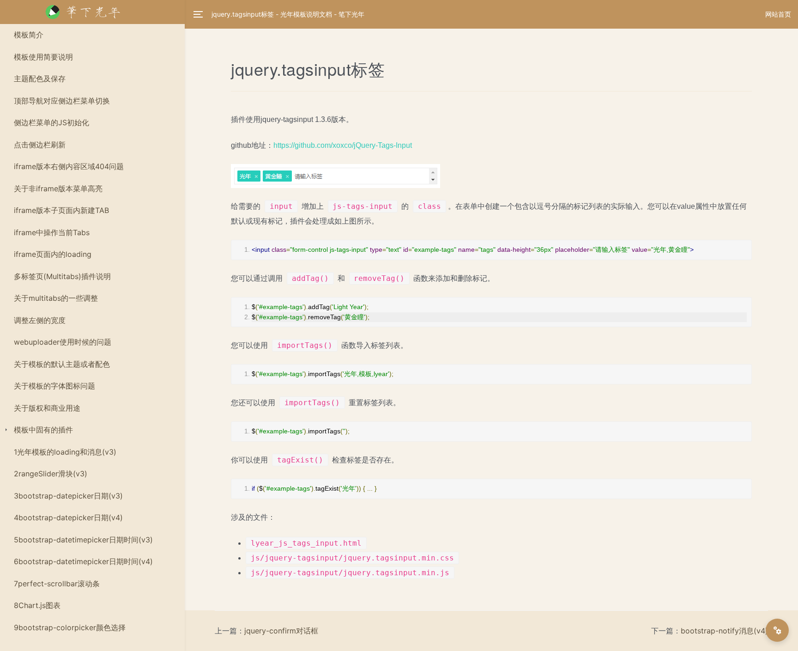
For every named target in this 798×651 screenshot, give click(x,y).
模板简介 (28, 34)
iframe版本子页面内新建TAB (61, 210)
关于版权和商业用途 (47, 408)
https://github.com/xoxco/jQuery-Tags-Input (342, 145)
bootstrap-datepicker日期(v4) (68, 517)
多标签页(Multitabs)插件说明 (62, 276)
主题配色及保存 (40, 78)
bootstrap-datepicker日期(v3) (68, 495)
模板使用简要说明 (43, 56)
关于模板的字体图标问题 (54, 385)
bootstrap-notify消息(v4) (724, 630)
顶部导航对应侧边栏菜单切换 (62, 100)
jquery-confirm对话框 (281, 630)
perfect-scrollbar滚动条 (57, 583)
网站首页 (778, 14)
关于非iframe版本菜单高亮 (58, 188)
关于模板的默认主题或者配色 (62, 364)
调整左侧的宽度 (40, 320)
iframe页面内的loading (52, 254)
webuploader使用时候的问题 (62, 342)
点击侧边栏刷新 (40, 144)
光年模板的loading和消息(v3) (65, 451)
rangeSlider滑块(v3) (50, 473)
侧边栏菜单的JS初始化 (51, 122)
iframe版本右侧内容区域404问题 (69, 166)
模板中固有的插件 (43, 429)
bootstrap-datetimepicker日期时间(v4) (83, 561)
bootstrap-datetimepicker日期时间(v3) (83, 539)
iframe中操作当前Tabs (52, 232)
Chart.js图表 (37, 605)
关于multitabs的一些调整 (56, 298)
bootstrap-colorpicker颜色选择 (70, 627)
